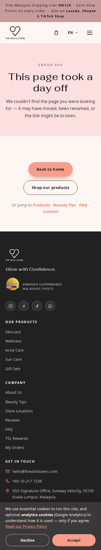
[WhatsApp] (50, 306)
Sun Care (13, 359)
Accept (74, 540)
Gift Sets (12, 368)
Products (41, 205)
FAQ (83, 205)
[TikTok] (37, 306)
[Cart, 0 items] (56, 33)
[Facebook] (24, 306)
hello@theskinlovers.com (34, 471)
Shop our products (50, 187)
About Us (13, 392)
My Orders (15, 447)
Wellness (13, 341)
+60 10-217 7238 (27, 481)
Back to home (50, 169)
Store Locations (19, 410)
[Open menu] (90, 33)
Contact (50, 211)
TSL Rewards (16, 438)
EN (70, 32)
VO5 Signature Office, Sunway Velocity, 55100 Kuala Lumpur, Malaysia (53, 493)
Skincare (13, 331)
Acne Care (14, 350)
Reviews (12, 420)
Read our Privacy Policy (26, 526)
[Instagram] (10, 306)
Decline (27, 540)
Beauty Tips (64, 205)
